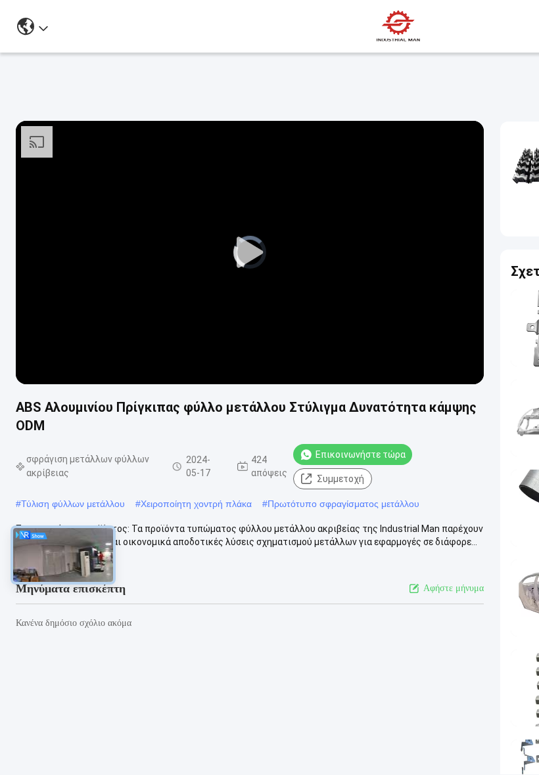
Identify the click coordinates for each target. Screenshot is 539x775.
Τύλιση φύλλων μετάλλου (73, 503)
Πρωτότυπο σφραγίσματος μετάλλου (343, 503)
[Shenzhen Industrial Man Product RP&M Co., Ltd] (400, 26)
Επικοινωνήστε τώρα (361, 454)
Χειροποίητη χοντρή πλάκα (196, 503)
